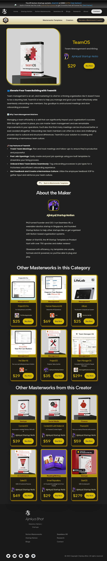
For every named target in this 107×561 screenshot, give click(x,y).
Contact (60, 542)
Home (15, 11)
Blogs (68, 11)
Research (77, 11)
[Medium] (27, 556)
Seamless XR (58, 11)
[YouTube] (15, 556)
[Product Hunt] (33, 556)
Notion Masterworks (42, 11)
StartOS (55, 3)
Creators (69, 20)
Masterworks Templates (52, 20)
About (85, 11)
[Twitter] (8, 556)
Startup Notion (26, 11)
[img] (4, 11)
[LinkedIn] (21, 556)
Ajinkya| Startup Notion (86, 56)
